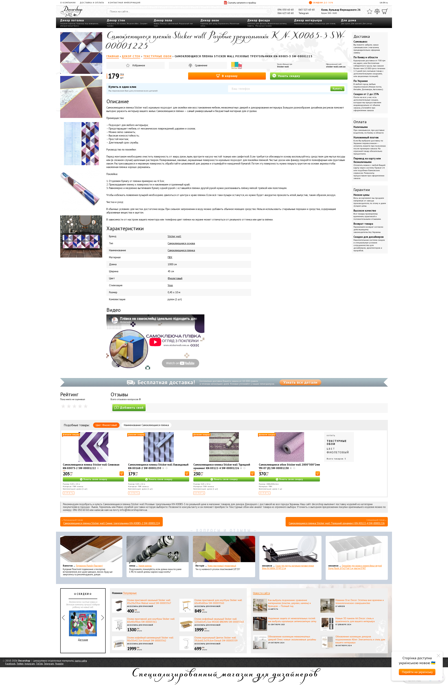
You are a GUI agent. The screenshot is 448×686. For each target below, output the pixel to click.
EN (384, 2)
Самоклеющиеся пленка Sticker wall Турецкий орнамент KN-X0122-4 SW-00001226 (221, 466)
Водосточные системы (277, 23)
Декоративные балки (69, 26)
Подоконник (223, 23)
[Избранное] (369, 11)
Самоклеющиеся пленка (181, 250)
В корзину (229, 76)
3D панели (121, 23)
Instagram (29, 663)
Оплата (360, 121)
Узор (170, 285)
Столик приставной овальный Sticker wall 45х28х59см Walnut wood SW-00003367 (149, 602)
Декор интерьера (308, 20)
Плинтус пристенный (169, 23)
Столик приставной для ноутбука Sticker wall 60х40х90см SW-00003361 (151, 620)
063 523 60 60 (307, 9)
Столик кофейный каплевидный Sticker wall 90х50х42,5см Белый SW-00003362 (150, 639)
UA (381, 2)
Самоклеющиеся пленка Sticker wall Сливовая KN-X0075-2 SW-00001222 (91, 466)
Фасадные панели (263, 26)
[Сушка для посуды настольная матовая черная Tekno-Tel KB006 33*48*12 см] (290, 550)
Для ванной (356, 23)
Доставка (362, 36)
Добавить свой (132, 408)
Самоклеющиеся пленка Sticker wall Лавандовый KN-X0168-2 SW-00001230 (158, 466)
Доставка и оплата (92, 2)
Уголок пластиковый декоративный (222, 565)
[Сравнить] (377, 11)
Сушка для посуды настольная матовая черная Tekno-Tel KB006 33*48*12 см (288, 567)
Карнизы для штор (209, 23)
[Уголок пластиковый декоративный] (224, 550)
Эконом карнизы (145, 565)
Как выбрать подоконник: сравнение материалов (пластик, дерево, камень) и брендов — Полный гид (289, 603)
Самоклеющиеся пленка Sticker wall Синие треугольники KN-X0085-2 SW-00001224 (111, 523)
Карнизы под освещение (87, 23)
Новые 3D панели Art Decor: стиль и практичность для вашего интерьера (355, 620)
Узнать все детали (300, 382)
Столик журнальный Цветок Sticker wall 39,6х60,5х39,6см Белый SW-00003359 (215, 639)
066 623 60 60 (286, 13)
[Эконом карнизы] (158, 550)
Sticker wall (283, 66)
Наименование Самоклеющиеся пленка (146, 425)
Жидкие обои (133, 23)
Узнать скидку (288, 76)
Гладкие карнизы (68, 23)
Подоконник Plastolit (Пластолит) (89, 565)
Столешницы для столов (324, 23)
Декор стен (116, 20)
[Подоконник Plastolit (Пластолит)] (91, 550)
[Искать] (268, 11)
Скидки (323, 2)
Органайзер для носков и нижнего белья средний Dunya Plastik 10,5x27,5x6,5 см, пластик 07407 (355, 567)
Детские (83, 639)
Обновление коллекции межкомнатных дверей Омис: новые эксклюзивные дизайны (292, 638)
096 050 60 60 (286, 9)
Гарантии (362, 189)
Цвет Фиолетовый (106, 425)
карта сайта (81, 660)
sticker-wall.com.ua (335, 66)
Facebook (10, 663)
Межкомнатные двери (304, 23)
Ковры (156, 23)
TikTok (39, 663)
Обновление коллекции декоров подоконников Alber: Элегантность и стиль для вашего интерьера (360, 639)
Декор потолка (72, 20)
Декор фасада (258, 20)
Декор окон (210, 20)
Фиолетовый (175, 278)
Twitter (19, 663)
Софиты (250, 26)
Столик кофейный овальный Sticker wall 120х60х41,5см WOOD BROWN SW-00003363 (219, 620)
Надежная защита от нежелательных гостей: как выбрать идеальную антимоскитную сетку (292, 620)
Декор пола (163, 20)
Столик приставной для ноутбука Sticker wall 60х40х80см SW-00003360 (218, 602)
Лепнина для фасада (257, 23)
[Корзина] (385, 11)
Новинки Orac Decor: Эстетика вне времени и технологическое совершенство (359, 602)
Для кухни (345, 23)
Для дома (348, 20)
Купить (337, 88)
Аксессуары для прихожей (140, 606)
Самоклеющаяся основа (181, 243)
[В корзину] (122, 473)
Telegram (304, 13)
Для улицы (367, 23)
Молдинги (111, 23)
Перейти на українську (417, 672)
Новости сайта (261, 593)
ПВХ (170, 257)
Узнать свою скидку (95, 479)
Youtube (59, 663)
